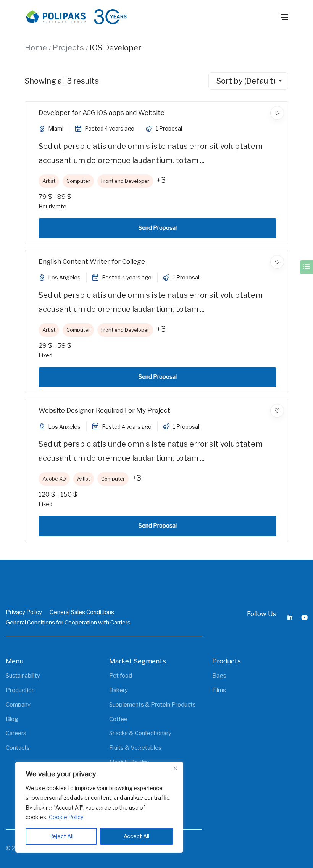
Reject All (61, 836)
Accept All (136, 836)
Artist (48, 181)
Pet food (120, 675)
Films (219, 690)
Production (20, 690)
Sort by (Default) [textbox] (246, 81)
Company (18, 704)
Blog (12, 719)
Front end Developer (125, 181)
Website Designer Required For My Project (104, 410)
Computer (78, 181)
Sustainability (23, 675)
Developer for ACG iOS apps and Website (102, 112)
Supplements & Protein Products (152, 704)
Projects (68, 47)
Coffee (118, 719)
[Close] (175, 768)
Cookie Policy (66, 817)
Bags (219, 675)
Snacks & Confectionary (140, 733)
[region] (99, 807)
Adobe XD (54, 479)
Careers (16, 733)
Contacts (18, 747)
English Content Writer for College (92, 261)
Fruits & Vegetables (135, 747)
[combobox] (248, 81)
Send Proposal (158, 227)
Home (36, 47)
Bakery (118, 690)
